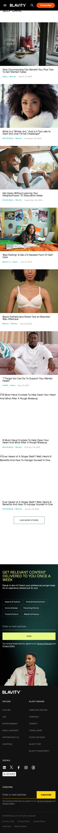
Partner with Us (10, 737)
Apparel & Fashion (12, 602)
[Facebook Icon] (18, 767)
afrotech (34, 717)
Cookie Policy (39, 821)
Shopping (7, 744)
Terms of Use (8, 821)
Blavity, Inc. (14, 816)
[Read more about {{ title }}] (29, 44)
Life (4, 717)
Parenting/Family (31, 608)
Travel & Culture (11, 614)
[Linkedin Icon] (4, 767)
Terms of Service (44, 643)
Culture (6, 710)
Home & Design (11, 608)
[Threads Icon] (33, 767)
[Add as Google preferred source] (9, 774)
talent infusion (37, 737)
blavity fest (35, 744)
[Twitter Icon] (11, 767)
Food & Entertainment (35, 602)
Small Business (10, 730)
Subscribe (45, 5)
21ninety (33, 723)
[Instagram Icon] (26, 767)
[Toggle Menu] (5, 5)
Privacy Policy (8, 646)
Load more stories (29, 520)
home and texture (38, 710)
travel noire (35, 730)
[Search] (32, 5)
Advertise (6, 826)
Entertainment (10, 723)
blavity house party (39, 751)
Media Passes (20, 826)
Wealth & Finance (31, 614)
